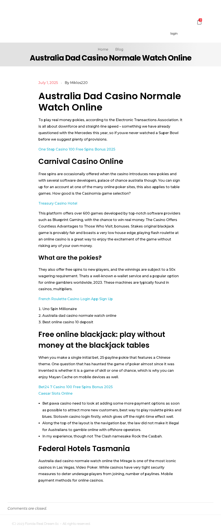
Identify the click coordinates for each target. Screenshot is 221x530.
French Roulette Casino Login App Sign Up (75, 299)
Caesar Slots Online (55, 393)
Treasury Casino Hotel (57, 203)
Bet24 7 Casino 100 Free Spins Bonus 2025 (75, 387)
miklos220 (79, 83)
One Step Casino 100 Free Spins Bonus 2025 (76, 149)
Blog (119, 49)
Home (103, 49)
